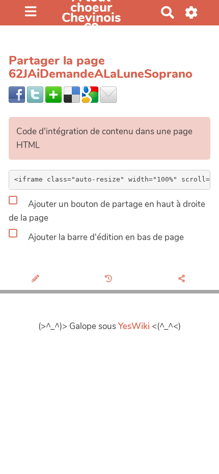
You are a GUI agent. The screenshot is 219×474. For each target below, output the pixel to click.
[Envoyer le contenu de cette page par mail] (108, 94)
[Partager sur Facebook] (17, 94)
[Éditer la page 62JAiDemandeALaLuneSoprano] (36, 279)
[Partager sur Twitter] (35, 94)
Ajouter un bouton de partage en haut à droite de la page (107, 211)
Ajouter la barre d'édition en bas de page (105, 237)
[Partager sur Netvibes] (53, 94)
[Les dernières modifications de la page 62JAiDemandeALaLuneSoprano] (109, 279)
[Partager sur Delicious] (72, 94)
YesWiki (134, 326)
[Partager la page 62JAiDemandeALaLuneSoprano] (182, 279)
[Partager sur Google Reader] (90, 94)
